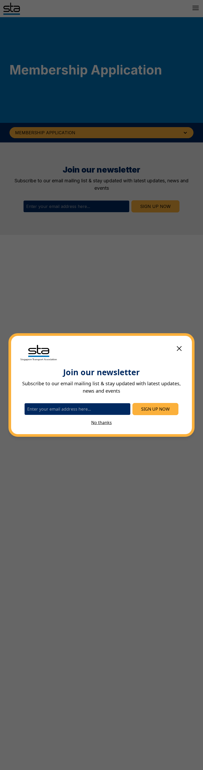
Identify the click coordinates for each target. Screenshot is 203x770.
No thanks (101, 422)
